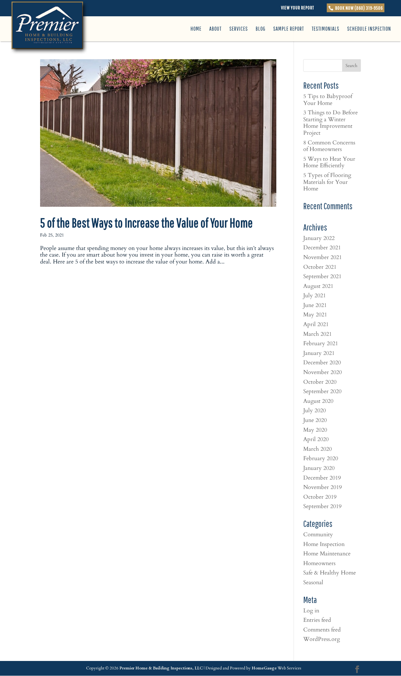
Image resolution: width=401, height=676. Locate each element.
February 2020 (320, 458)
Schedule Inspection (369, 29)
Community (318, 534)
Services (238, 29)
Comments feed (322, 630)
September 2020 (322, 391)
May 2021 (315, 315)
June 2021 (315, 305)
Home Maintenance (327, 554)
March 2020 (317, 449)
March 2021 (317, 334)
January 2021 (319, 353)
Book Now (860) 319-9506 (358, 8)
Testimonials (325, 29)
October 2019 (319, 497)
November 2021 (322, 257)
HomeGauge (264, 668)
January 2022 (319, 238)
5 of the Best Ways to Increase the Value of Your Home (146, 222)
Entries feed (317, 620)
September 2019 (322, 506)
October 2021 (319, 267)
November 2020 (322, 372)
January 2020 (319, 468)
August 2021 (318, 286)
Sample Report (288, 29)
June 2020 (315, 420)
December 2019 (322, 478)
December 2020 (322, 363)
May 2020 (315, 430)
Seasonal (313, 582)
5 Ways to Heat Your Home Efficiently (329, 162)
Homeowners (319, 563)
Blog (260, 29)
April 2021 (316, 324)
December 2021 (322, 248)
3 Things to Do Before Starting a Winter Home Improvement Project (330, 123)
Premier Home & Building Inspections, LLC (161, 668)
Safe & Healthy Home (329, 573)
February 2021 (320, 343)
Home (195, 29)
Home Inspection (324, 544)
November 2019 (322, 487)
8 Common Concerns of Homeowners (329, 146)
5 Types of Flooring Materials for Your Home (327, 182)
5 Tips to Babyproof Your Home (327, 99)
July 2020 (314, 410)
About (215, 29)
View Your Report (297, 7)
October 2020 (319, 382)
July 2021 (314, 295)
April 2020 (316, 439)
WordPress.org (321, 639)
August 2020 (318, 401)
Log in (311, 611)
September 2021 (322, 276)
